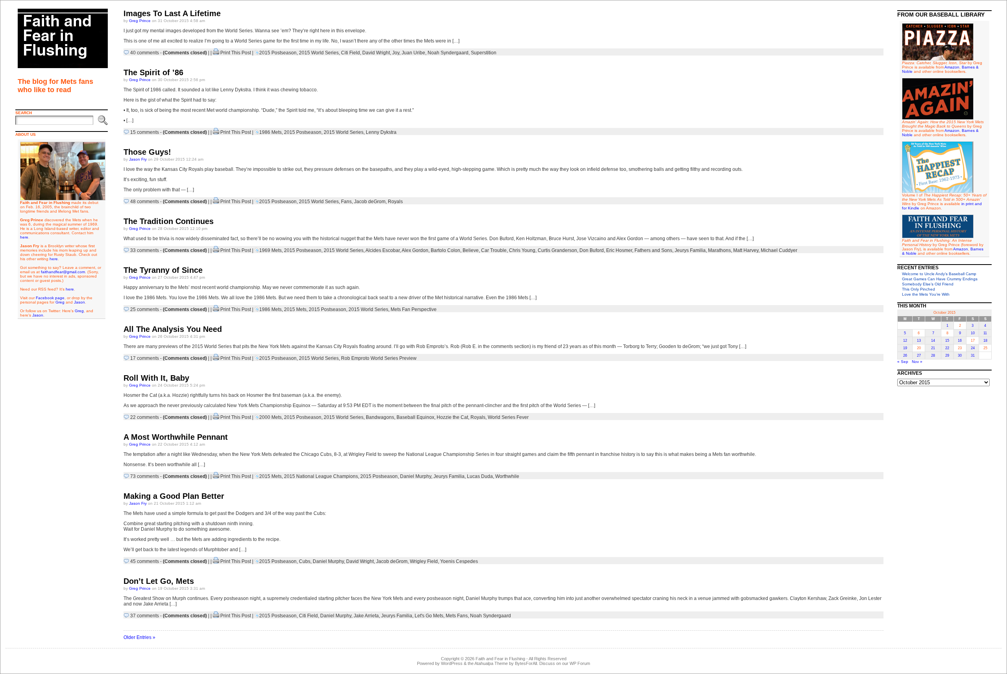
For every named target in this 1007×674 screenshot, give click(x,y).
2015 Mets (295, 309)
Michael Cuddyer (779, 250)
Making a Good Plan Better (174, 496)
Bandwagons (380, 417)
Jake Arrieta (366, 615)
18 (985, 341)
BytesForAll (526, 663)
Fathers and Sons (653, 250)
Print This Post (235, 53)
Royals (395, 201)
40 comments (144, 53)
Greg (60, 302)
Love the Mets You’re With (926, 294)
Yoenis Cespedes (459, 561)
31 (973, 355)
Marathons (719, 250)
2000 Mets (270, 417)
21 (933, 348)
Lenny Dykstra (381, 132)
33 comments (144, 250)
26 (905, 355)
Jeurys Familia (690, 250)
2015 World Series (319, 53)
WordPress (452, 663)
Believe (471, 250)
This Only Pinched (918, 289)
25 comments (144, 309)
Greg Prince (140, 21)
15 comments (144, 132)
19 (905, 348)
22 (947, 348)
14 (933, 341)
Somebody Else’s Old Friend (928, 284)
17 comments (144, 358)
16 (960, 341)
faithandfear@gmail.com (63, 272)
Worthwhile (507, 476)
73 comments (144, 476)
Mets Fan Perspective (414, 309)
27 (919, 355)
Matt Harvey (745, 250)
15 (947, 341)
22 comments (144, 417)
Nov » (917, 361)
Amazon (951, 67)
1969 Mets (270, 250)
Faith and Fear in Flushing (500, 658)
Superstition (483, 53)
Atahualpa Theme (491, 663)
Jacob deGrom (369, 201)
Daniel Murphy (415, 476)
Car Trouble (494, 250)
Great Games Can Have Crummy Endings (939, 279)
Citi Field (350, 53)
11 (985, 333)
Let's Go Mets (429, 615)
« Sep (902, 361)
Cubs (304, 561)
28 (933, 355)
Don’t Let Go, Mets (159, 581)
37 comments (144, 615)
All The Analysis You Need (173, 329)
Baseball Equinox (415, 417)
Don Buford (591, 250)
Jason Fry (138, 159)
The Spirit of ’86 (153, 72)
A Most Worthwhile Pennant (176, 437)
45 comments (144, 561)
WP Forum (580, 663)
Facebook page (50, 298)
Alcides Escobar (382, 250)
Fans (346, 201)
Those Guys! (147, 152)
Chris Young (522, 250)
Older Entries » (139, 637)
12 (905, 341)
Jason (79, 302)
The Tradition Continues (169, 221)
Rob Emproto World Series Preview (379, 358)
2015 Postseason (278, 53)
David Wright (376, 53)
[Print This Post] (216, 53)
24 (973, 348)
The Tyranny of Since (163, 270)
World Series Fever (508, 417)
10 (973, 333)
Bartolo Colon (445, 250)
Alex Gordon (415, 250)
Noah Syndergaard (448, 53)
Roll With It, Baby (156, 378)
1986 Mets (270, 132)
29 (947, 355)
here (24, 237)
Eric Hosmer (619, 250)
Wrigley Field (424, 561)
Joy (395, 53)
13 (919, 341)
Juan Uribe (413, 53)
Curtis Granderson (557, 250)
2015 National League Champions (321, 476)
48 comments (144, 201)
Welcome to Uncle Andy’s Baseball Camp (939, 274)
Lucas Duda (480, 476)
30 (960, 355)
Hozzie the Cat (452, 417)
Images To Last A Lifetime (172, 13)
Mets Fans (457, 615)
